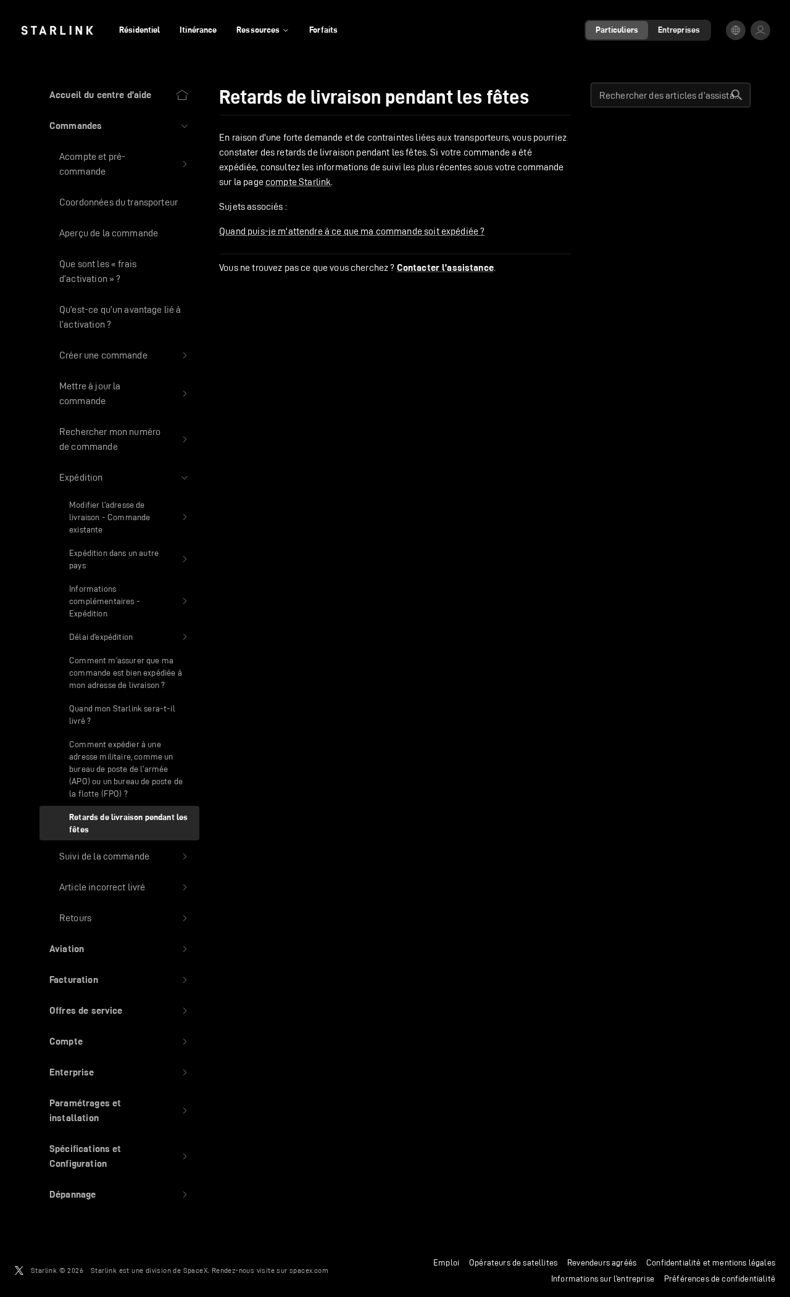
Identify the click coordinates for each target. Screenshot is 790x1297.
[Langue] (736, 30)
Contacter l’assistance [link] (445, 268)
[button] (119, 126)
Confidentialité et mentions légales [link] (710, 1262)
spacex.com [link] (308, 1270)
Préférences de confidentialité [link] (719, 1278)
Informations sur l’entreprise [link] (602, 1278)
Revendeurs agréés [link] (601, 1262)
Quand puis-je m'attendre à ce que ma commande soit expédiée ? (351, 231)
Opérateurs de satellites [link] (513, 1262)
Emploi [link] (446, 1262)
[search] (737, 95)
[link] (57, 30)
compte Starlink (298, 181)
